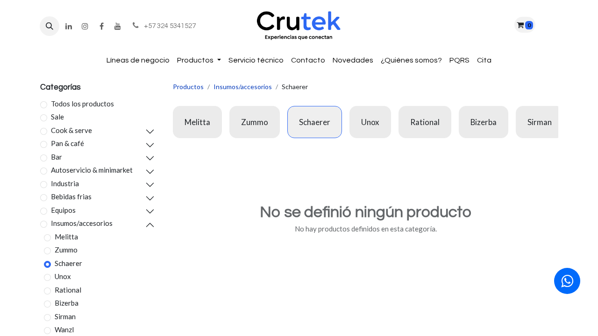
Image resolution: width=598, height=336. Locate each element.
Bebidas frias (71, 196)
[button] (49, 26)
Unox (63, 276)
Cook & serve (71, 130)
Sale (57, 116)
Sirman (65, 316)
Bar (56, 157)
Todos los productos (82, 103)
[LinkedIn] (68, 26)
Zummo (66, 249)
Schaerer (68, 263)
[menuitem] (138, 60)
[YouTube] (117, 26)
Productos (188, 87)
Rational (68, 290)
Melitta (66, 236)
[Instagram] (85, 26)
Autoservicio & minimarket (92, 170)
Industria (65, 183)
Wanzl (64, 329)
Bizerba (66, 303)
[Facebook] (101, 26)
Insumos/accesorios (82, 223)
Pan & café (67, 143)
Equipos (63, 210)
